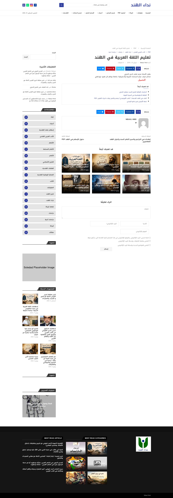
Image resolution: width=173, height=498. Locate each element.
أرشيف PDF (121, 13)
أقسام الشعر (90, 13)
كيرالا (131, 13)
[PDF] (75, 448)
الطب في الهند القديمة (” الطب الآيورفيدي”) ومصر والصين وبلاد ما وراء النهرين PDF (120, 98)
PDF (135, 48)
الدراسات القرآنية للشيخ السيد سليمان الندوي (133, 92)
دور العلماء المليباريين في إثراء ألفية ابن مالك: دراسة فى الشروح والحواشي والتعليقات (48, 361)
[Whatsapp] (27, 5)
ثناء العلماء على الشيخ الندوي (39, 87)
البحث (54, 52)
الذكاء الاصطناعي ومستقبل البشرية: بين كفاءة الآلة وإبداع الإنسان (107, 185)
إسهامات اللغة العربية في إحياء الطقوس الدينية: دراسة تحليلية (76, 165)
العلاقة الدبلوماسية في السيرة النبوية (135, 95)
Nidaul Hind (143, 62)
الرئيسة (148, 13)
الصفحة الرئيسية (146, 48)
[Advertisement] (86, 31)
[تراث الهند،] (97, 463)
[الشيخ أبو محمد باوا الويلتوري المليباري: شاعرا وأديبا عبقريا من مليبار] (30, 321)
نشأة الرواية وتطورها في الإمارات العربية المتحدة (139, 165)
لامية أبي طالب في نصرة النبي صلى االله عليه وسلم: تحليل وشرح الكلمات (42, 450)
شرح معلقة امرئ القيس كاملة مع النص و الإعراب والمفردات (40, 81)
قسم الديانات (77, 13)
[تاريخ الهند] (75, 463)
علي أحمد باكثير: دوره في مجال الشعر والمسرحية (76, 186)
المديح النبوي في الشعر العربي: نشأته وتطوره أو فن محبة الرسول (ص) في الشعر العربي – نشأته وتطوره (39, 73)
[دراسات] (97, 448)
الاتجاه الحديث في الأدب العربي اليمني (137, 186)
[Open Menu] (23, 5)
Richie (54, 87)
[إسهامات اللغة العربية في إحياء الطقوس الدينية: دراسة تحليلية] (30, 299)
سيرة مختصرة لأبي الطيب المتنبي (109, 165)
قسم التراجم (111, 13)
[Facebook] (35, 5)
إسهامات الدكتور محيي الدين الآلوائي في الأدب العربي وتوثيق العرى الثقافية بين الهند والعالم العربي (48, 334)
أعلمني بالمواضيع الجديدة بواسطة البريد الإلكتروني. (133, 245)
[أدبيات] (75, 478)
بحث (61, 5)
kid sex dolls (52, 80)
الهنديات (66, 13)
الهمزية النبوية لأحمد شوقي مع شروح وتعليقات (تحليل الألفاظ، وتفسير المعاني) (44, 444)
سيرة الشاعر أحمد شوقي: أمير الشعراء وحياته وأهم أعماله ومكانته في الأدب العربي (43, 470)
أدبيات (100, 13)
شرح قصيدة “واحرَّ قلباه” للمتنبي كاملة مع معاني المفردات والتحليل (42, 457)
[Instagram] (31, 5)
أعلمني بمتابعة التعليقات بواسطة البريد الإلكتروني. (133, 241)
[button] (24, 406)
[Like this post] (137, 69)
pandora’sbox (51, 91)
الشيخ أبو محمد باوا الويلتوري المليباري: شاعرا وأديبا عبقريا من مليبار (30, 332)
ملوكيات (140, 13)
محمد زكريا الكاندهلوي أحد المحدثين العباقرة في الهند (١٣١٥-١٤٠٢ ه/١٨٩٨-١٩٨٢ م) (39, 99)
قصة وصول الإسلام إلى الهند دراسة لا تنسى (39, 405)
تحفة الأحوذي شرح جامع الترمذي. (137, 101)
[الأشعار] (97, 478)
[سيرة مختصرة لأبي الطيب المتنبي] (30, 349)
